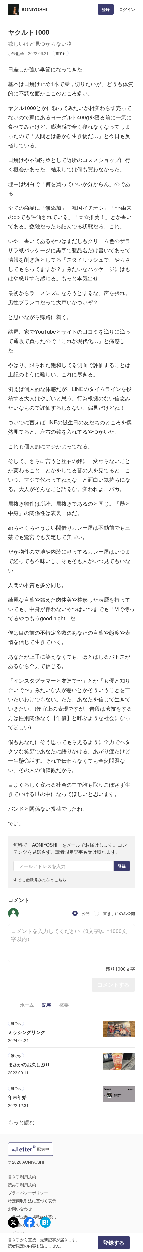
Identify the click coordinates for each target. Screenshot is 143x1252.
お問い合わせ (20, 1208)
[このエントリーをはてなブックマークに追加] (45, 1222)
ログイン (127, 9)
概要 (64, 1004)
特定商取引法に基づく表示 (32, 1200)
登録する (113, 1242)
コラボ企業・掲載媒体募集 (32, 1216)
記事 (46, 1004)
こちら (60, 879)
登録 (106, 9)
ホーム (27, 1004)
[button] (13, 913)
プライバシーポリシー (28, 1192)
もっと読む (21, 1122)
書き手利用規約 (22, 1176)
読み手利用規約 (22, 1184)
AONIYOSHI (34, 9)
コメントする (113, 984)
